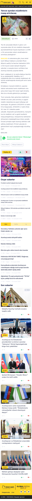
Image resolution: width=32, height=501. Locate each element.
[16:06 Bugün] (16, 328)
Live (13, 492)
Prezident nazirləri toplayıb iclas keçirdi (11, 183)
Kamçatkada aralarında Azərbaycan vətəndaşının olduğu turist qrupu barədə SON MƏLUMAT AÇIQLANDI (15, 267)
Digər (7, 253)
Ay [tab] (26, 224)
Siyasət (7, 185)
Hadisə (8, 234)
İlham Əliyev (5, 144)
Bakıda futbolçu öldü (8, 244)
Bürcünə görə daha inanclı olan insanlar (14, 250)
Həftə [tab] (16, 224)
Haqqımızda (6, 492)
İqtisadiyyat (6, 38)
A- (27, 38)
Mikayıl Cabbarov (17, 144)
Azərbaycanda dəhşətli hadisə (11, 237)
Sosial (8, 191)
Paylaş (6, 152)
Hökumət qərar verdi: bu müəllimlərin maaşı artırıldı (14, 194)
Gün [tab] (6, 224)
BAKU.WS (4, 58)
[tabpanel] (16, 255)
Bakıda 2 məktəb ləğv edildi (8, 216)
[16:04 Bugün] (16, 363)
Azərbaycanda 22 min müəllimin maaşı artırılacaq (14, 189)
